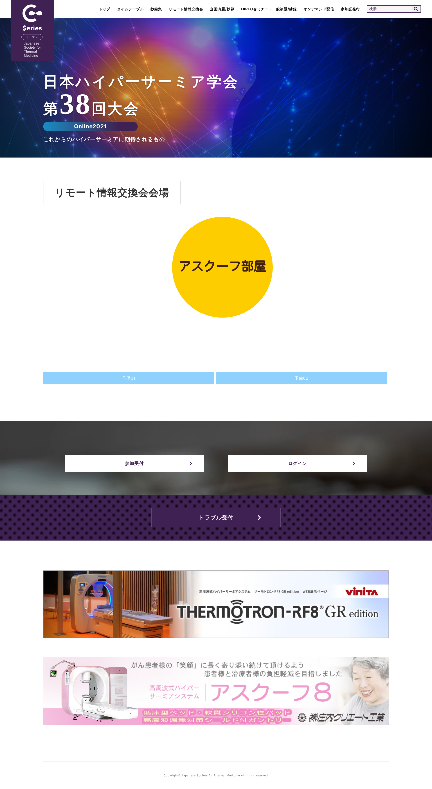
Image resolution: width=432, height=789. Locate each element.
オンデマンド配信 (319, 9)
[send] (416, 9)
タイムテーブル (130, 9)
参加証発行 (350, 9)
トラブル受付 (216, 517)
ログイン (297, 463)
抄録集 (156, 9)
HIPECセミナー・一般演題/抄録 (269, 9)
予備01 (128, 378)
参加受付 (134, 463)
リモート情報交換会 (186, 9)
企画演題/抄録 (222, 9)
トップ (104, 9)
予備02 (301, 378)
